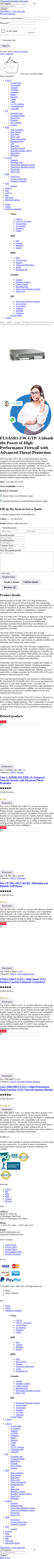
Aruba (18, 267)
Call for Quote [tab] (30, 582)
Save (4, 722)
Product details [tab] (11, 582)
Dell (17, 241)
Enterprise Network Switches (28, 301)
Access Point (21, 224)
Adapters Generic (23, 282)
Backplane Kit (22, 269)
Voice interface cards (25, 974)
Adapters (19, 308)
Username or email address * (12, 18)
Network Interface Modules (28, 1082)
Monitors (19, 245)
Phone (7, 535)
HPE (18, 258)
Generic (19, 280)
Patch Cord (20, 291)
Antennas (20, 228)
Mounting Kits (22, 287)
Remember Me (9, 40)
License (17, 322)
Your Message (10, 550)
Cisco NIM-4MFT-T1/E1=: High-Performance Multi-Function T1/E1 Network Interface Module (26, 1088)
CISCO (19, 219)
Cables (18, 231)
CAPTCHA (5, 573)
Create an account (20, 51)
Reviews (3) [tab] (10, 587)
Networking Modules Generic (28, 289)
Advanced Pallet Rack (25, 265)
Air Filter (19, 311)
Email (7, 540)
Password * (5, 23)
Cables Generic (22, 284)
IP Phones (21, 878)
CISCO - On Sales (23, 221)
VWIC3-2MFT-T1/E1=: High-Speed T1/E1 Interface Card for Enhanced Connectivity (23, 980)
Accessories (21, 226)
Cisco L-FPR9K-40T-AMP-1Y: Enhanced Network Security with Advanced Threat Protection (22, 780)
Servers (19, 248)
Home (2, 322)
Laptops (19, 243)
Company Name (7, 545)
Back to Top (5, 1558)
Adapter (19, 262)
